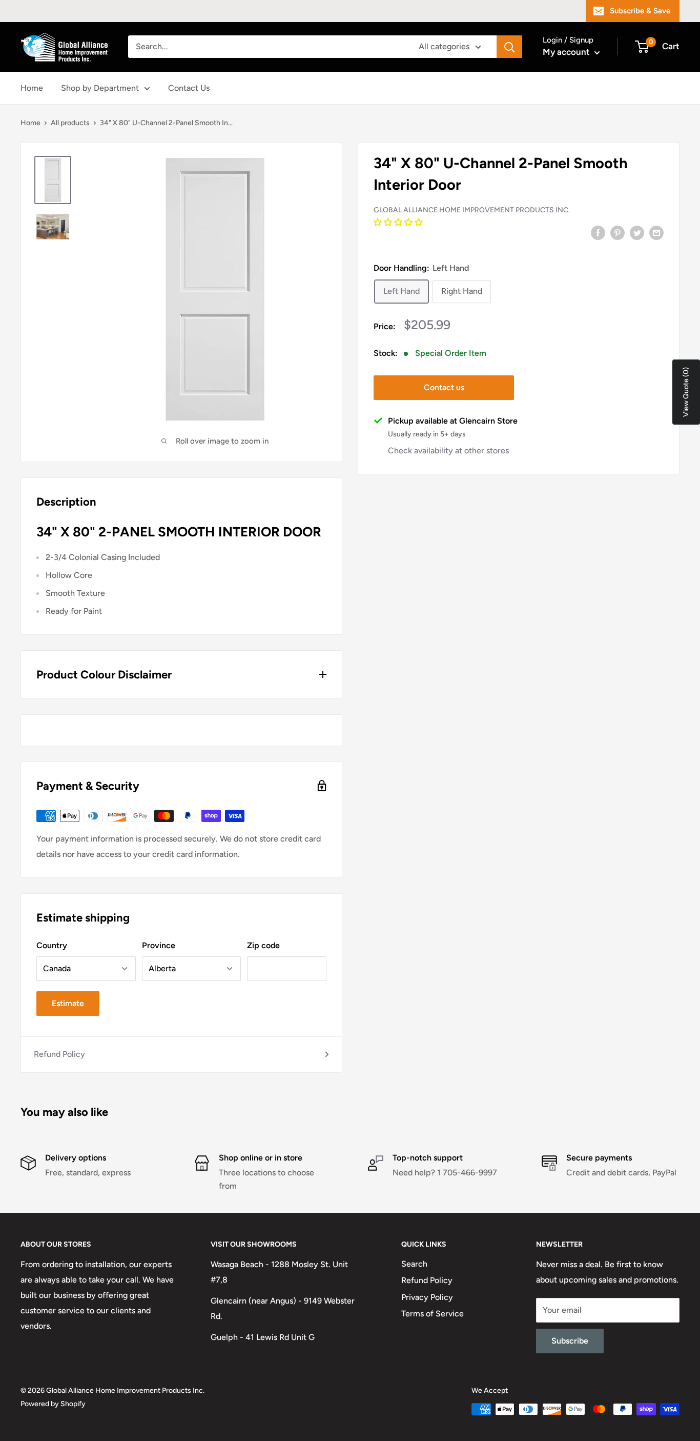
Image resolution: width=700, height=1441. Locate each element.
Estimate (68, 1003)
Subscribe (569, 1341)
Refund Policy (59, 1054)
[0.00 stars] (399, 222)
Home (31, 88)
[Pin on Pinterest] (617, 232)
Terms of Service (432, 1313)
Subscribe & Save (640, 10)
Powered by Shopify (53, 1403)
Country (51, 945)
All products (70, 122)
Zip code (263, 945)
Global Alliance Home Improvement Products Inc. (472, 210)
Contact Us (189, 88)
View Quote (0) (686, 392)
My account (567, 52)
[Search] (509, 46)
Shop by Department (100, 88)
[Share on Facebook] (598, 232)
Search (414, 1264)
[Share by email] (656, 232)
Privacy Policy (427, 1297)
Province (158, 945)
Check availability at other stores (448, 450)
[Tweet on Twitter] (637, 232)
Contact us (444, 387)
